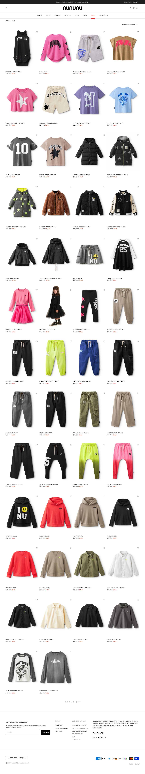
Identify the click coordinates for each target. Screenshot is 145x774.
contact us (76, 739)
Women (68, 15)
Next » (78, 702)
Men (77, 15)
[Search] (6, 8)
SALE (93, 15)
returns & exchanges (80, 728)
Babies (57, 15)
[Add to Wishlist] (37, 32)
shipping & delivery (79, 725)
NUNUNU (14, 763)
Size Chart (59, 731)
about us (59, 725)
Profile (137, 764)
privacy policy (77, 734)
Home (8, 21)
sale (13, 20)
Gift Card (104, 15)
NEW (85, 15)
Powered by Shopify (23, 763)
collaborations (62, 728)
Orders (131, 764)
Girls (39, 15)
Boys (48, 15)
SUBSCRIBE (45, 732)
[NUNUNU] (72, 8)
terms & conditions (79, 731)
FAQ (73, 737)
